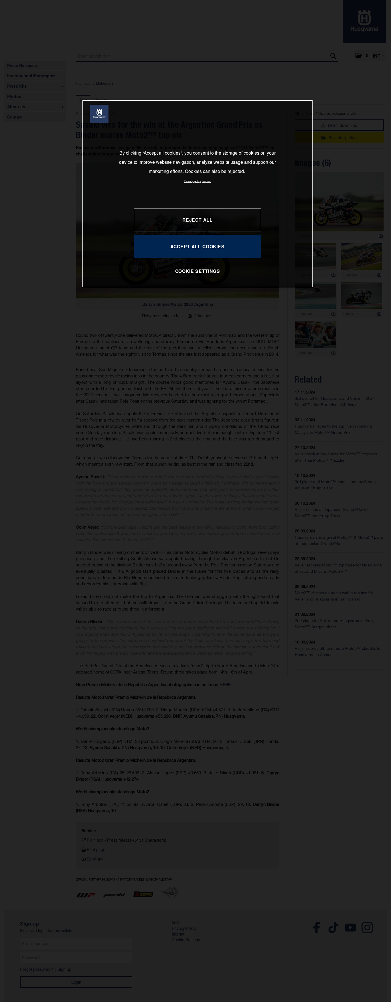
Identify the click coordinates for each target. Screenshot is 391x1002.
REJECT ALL (197, 219)
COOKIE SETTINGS (197, 271)
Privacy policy (192, 181)
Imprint (206, 181)
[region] (197, 193)
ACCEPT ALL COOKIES (197, 246)
